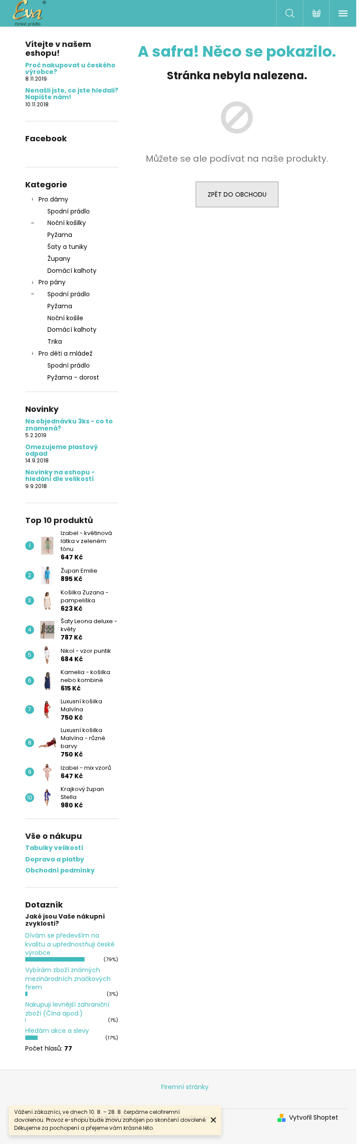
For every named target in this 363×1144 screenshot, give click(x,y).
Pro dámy (53, 199)
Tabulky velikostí (54, 848)
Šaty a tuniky (67, 246)
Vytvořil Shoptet (313, 1117)
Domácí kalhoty (72, 270)
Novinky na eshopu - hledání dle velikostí (60, 476)
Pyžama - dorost (73, 377)
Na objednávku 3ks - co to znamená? (69, 425)
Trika (54, 341)
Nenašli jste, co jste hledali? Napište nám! (71, 94)
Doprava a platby (54, 859)
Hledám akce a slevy (57, 1030)
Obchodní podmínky (60, 870)
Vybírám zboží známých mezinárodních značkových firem (68, 979)
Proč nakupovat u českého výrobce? (70, 69)
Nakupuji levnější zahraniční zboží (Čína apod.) (67, 1008)
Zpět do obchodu (237, 194)
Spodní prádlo (68, 211)
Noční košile (65, 318)
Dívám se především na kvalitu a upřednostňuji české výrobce (70, 944)
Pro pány (52, 282)
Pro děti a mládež (66, 353)
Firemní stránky (185, 1086)
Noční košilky (66, 222)
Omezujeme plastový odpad (61, 451)
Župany (58, 258)
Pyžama (59, 234)
